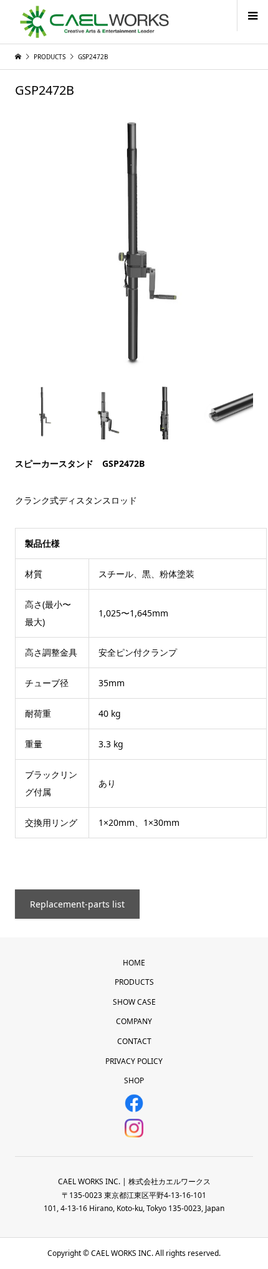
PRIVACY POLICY (134, 1061)
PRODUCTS (134, 982)
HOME (134, 962)
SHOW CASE (134, 1002)
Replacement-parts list (77, 904)
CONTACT (134, 1041)
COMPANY (134, 1021)
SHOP (134, 1080)
